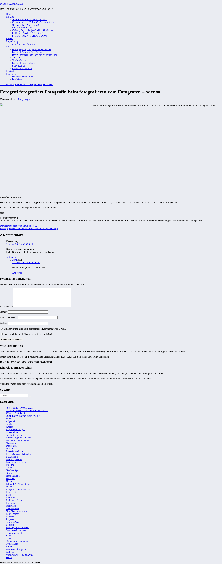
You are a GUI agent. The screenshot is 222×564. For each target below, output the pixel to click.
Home (9, 14)
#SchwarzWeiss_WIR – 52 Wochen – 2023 (33, 22)
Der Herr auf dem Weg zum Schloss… (18, 225)
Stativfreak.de (18, 65)
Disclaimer (17, 79)
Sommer (10, 524)
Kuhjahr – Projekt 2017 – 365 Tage (29, 33)
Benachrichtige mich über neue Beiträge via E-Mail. (28, 334)
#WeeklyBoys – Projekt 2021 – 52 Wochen (32, 30)
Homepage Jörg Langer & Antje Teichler (31, 49)
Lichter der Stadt (14, 500)
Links (8, 46)
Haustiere (10, 478)
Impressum (11, 74)
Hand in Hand (13, 475)
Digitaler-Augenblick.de (11, 3)
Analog (9, 426)
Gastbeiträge (12, 470)
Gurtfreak (10, 473)
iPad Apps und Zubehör (23, 44)
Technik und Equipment (17, 541)
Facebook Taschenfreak (23, 63)
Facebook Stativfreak (22, 68)
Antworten (11, 257)
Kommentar (6, 306)
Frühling (10, 465)
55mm (9, 418)
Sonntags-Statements (16, 530)
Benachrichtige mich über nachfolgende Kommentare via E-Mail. (35, 328)
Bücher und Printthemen (17, 440)
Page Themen (12, 514)
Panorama (11, 516)
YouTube (16, 57)
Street (8, 538)
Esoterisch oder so (14, 451)
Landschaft (11, 492)
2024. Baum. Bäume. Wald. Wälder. (29, 19)
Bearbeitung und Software (18, 437)
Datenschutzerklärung (22, 76)
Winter (9, 557)
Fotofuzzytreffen (14, 459)
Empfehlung (12, 41)
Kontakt (10, 71)
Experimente (12, 456)
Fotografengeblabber (16, 462)
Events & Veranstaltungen (18, 454)
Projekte (10, 16)
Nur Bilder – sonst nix (16, 511)
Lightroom (11, 503)
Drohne (9, 448)
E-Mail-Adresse (8, 317)
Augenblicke (35, 84)
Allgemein (11, 421)
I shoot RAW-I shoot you (18, 484)
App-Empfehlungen (15, 429)
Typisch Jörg (12, 544)
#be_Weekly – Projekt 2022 (25, 25)
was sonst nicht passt (16, 549)
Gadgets (10, 467)
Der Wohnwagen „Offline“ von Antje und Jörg (34, 55)
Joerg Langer (24, 99)
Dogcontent (11, 446)
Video (9, 546)
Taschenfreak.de (20, 60)
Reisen (9, 38)
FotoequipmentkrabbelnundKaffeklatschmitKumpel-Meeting (29, 228)
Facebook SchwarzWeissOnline (27, 52)
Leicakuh (10, 497)
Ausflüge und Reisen (16, 435)
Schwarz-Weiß (13, 522)
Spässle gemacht (14, 533)
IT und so (10, 486)
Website (4, 323)
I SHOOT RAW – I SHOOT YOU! (29, 35)
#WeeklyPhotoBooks (22, 27)
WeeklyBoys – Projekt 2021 (19, 554)
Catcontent (11, 443)
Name (4, 312)
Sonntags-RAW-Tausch (17, 527)
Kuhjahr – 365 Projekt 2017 (19, 489)
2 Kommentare (22, 84)
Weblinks (10, 552)
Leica (8, 495)
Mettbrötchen (12, 508)
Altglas (9, 424)
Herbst (9, 481)
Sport (8, 535)
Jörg (14, 259)
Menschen (48, 84)
